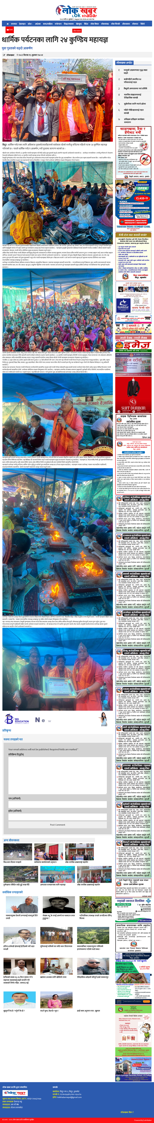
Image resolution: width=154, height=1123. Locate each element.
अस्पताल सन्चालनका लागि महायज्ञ (52, 884)
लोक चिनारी (115, 24)
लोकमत (135, 24)
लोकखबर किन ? (127, 1112)
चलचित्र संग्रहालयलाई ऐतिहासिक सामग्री (132, 96)
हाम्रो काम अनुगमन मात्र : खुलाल (88, 1011)
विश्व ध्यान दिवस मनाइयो (12, 862)
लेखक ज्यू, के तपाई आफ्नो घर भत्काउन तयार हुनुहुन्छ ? (59, 917)
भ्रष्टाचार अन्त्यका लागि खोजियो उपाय (53, 977)
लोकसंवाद (105, 24)
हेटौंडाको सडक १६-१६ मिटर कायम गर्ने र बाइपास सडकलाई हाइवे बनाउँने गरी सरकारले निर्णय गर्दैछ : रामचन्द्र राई (18, 980)
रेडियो (143, 24)
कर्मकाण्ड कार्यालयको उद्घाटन (45, 862)
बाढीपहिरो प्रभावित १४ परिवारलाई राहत (132, 81)
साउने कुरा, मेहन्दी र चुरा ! (49, 1011)
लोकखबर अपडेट (124, 63)
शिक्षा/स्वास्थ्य (69, 24)
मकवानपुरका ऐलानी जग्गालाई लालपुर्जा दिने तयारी (22, 917)
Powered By (138, 1120)
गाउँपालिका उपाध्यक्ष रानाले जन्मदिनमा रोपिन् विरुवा (96, 917)
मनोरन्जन (58, 24)
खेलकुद (79, 24)
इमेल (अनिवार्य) (15, 811)
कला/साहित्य (47, 24)
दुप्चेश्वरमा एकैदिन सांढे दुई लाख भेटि (16, 884)
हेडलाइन (22, 24)
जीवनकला (126, 24)
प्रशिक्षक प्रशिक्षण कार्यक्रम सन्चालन (134, 121)
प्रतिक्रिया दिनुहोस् (16, 755)
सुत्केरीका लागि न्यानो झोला (135, 104)
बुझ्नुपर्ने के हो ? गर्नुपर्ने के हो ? (14, 1011)
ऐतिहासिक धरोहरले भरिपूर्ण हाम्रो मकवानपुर (92, 977)
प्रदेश (30, 24)
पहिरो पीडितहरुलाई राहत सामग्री (134, 111)
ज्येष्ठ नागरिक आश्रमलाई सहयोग (76, 862)
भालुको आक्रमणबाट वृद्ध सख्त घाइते (135, 71)
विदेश (86, 24)
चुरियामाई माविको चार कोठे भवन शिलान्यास (56, 946)
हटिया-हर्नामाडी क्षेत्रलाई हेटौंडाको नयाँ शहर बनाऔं (18, 948)
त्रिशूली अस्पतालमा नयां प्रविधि (135, 88)
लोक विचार (95, 24)
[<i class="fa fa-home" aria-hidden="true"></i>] (8, 24)
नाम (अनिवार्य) (14, 799)
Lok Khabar (148, 1120)
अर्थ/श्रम (38, 24)
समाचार (14, 24)
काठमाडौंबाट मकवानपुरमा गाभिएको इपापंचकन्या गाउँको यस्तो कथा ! (90, 948)
